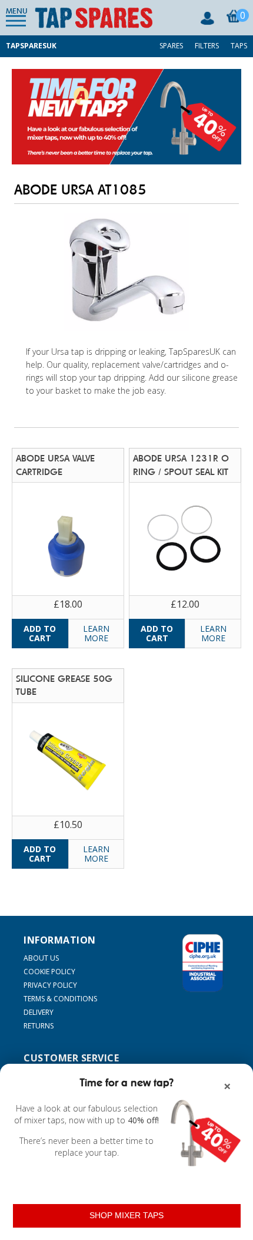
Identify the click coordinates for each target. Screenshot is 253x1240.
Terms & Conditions (60, 999)
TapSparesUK (31, 46)
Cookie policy (49, 972)
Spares (171, 46)
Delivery (39, 1012)
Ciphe (203, 963)
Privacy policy (50, 985)
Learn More (96, 633)
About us (41, 958)
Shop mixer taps (126, 1215)
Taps (239, 46)
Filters (207, 46)
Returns (39, 1026)
